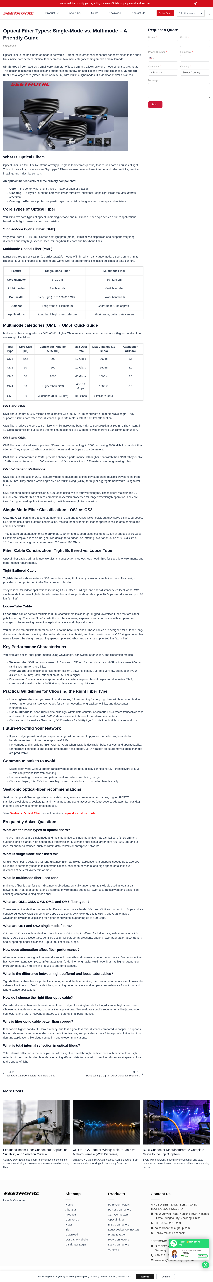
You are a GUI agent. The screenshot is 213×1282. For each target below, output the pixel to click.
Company (185, 52)
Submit (155, 104)
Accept (145, 1276)
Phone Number (156, 52)
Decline (166, 1276)
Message (153, 80)
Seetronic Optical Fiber (25, 813)
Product (50, 13)
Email (183, 37)
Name (151, 37)
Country (184, 66)
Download (115, 13)
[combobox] (151, 58)
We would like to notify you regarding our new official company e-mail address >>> (105, 3)
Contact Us (138, 13)
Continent (153, 66)
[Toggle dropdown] (201, 13)
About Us (74, 13)
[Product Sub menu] (57, 13)
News (94, 13)
